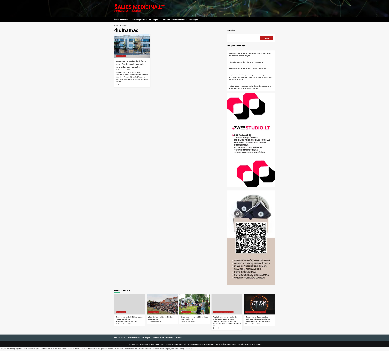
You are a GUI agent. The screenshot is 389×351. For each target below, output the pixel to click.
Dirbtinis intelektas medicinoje (173, 20)
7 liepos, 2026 (158, 321)
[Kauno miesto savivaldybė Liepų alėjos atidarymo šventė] (194, 304)
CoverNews (247, 344)
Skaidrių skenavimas (47, 349)
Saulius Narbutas (94, 349)
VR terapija (153, 20)
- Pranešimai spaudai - (145, 349)
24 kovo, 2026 (126, 70)
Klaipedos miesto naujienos (64, 349)
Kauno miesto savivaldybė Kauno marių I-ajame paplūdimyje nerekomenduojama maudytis (250, 54)
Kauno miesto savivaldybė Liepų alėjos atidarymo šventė (248, 68)
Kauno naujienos (158, 349)
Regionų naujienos (171, 349)
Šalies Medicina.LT (139, 7)
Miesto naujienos (81, 349)
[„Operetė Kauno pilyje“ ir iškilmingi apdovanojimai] (162, 304)
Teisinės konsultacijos (31, 349)
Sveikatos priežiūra (138, 20)
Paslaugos (193, 20)
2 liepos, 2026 (191, 321)
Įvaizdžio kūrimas (107, 349)
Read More (119, 85)
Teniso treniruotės (130, 349)
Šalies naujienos (121, 20)
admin (118, 69)
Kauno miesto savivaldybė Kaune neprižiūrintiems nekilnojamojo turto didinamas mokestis (131, 64)
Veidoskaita (119, 349)
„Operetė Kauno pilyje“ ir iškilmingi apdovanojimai (246, 62)
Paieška (231, 30)
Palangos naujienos (185, 349)
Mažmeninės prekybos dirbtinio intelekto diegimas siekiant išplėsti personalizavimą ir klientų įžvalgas (250, 87)
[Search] (273, 19)
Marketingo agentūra (14, 349)
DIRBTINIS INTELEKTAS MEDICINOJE (223, 312)
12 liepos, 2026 (127, 323)
